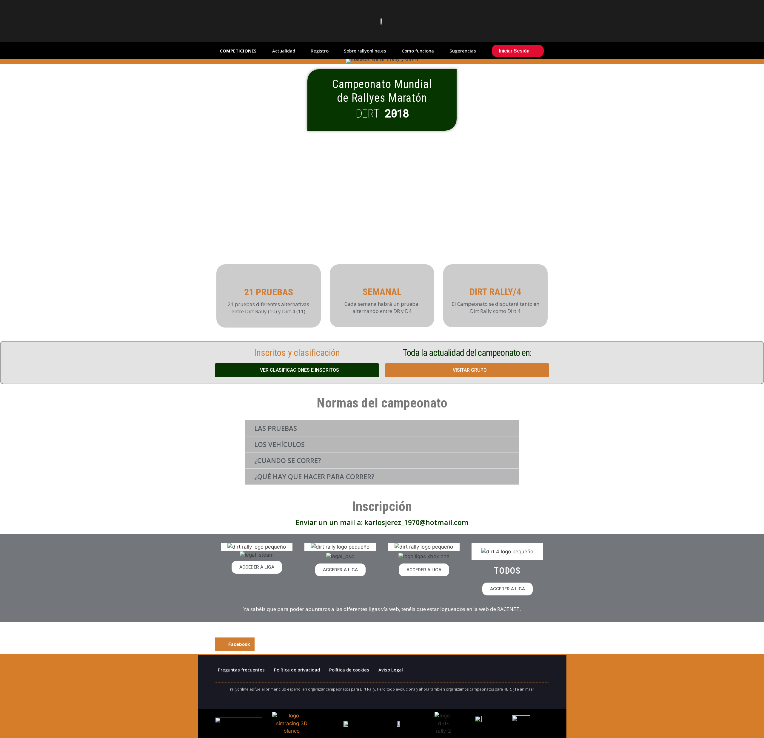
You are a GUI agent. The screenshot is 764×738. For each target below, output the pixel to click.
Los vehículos (279, 444)
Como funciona (418, 51)
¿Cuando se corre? (287, 460)
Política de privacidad (297, 670)
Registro (320, 51)
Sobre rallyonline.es (365, 51)
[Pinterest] (493, 668)
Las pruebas (275, 428)
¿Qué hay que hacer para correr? (314, 476)
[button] (382, 428)
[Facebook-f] (449, 668)
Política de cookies (349, 670)
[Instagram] (516, 668)
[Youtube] (538, 668)
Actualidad (283, 51)
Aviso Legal (390, 670)
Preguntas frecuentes (241, 670)
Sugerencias (462, 51)
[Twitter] (471, 668)
